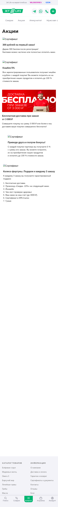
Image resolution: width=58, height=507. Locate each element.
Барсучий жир (8, 480)
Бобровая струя (9, 468)
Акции (21, 20)
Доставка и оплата (38, 472)
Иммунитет (36, 20)
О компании (36, 468)
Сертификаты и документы (42, 480)
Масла (5, 493)
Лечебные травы (9, 485)
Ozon (48, 3)
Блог (33, 493)
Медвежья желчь (9, 472)
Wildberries (36, 3)
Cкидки (9, 20)
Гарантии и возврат (39, 476)
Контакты (34, 485)
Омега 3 (5, 476)
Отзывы (34, 489)
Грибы (4, 489)
